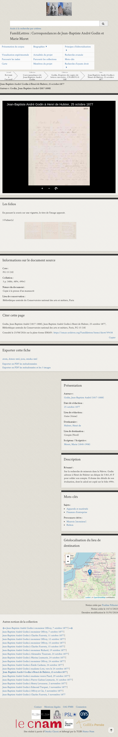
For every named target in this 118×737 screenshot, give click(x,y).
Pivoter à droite (56, 188)
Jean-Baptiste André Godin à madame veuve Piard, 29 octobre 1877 (35, 676)
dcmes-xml (14, 358)
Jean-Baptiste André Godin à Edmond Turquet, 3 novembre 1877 (34, 687)
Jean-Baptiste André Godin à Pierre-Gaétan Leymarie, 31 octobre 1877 (37, 679)
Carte (4, 63)
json (23, 358)
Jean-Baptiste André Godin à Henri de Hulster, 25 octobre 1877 (34, 672)
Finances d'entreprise (77, 512)
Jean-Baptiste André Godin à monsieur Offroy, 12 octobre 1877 (33, 639)
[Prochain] (110, 146)
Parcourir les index (11, 59)
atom (5, 358)
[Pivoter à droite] (18, 109)
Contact (38, 706)
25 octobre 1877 (72, 406)
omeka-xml (31, 358)
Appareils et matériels (77, 508)
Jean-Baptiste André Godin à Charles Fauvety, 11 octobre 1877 (33, 635)
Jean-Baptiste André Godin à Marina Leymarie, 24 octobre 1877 (33, 657)
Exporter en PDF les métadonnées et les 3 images (26, 367)
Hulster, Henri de (72, 425)
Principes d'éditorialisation (78, 46)
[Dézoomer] (13, 109)
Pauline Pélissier (110, 605)
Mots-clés (69, 59)
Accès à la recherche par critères (25, 28)
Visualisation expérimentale (15, 54)
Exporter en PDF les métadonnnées (19, 363)
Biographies (39, 46)
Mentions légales (52, 706)
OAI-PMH (68, 706)
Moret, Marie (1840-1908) (77, 444)
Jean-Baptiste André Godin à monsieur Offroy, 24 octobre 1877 (33, 661)
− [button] (68, 561)
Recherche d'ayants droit (77, 63)
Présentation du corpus (13, 46)
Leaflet (87, 597)
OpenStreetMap (99, 597)
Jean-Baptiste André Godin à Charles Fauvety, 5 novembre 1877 (33, 694)
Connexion (81, 706)
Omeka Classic (52, 731)
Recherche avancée (74, 54)
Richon (70, 524)
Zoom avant (42, 188)
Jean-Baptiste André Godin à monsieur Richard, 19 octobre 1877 (34, 650)
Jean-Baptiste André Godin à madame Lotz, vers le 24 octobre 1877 (35, 668)
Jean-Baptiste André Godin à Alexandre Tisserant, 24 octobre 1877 (35, 653)
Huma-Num (88, 731)
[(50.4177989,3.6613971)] (90, 572)
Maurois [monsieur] (76, 521)
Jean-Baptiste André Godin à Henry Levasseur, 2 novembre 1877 (34, 683)
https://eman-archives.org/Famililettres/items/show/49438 (83, 332)
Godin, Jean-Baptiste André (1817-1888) (84, 397)
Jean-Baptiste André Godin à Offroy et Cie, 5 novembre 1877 (32, 690)
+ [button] (68, 556)
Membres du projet (42, 63)
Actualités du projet (43, 54)
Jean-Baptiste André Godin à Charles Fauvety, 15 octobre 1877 (33, 646)
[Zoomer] (7, 109)
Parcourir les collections (45, 59)
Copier (112, 337)
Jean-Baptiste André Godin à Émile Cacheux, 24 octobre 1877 (32, 665)
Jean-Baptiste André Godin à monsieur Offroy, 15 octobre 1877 (33, 642)
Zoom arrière (49, 188)
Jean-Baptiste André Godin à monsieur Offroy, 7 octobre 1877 (37, 628)
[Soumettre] (103, 23)
